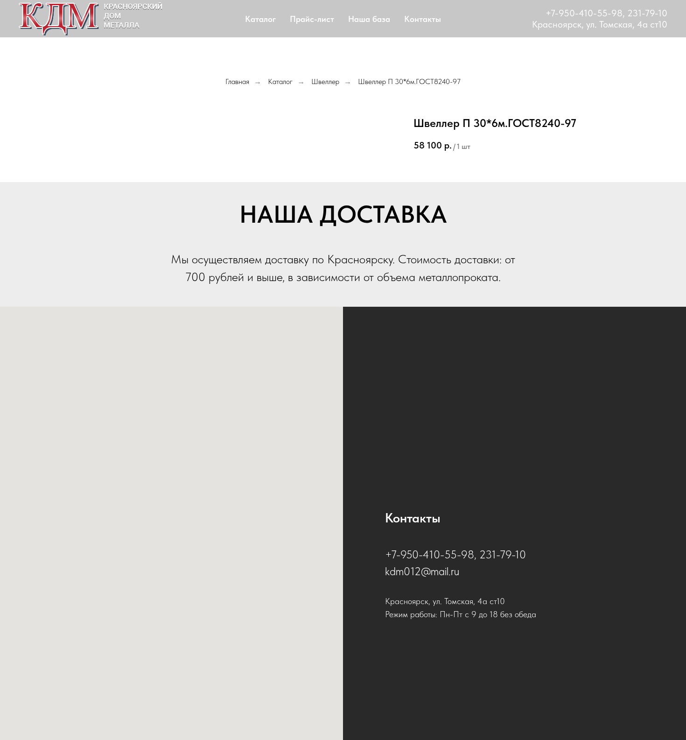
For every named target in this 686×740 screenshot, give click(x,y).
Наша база (369, 19)
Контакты (422, 19)
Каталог (260, 19)
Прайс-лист (312, 19)
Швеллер (325, 81)
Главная (237, 81)
